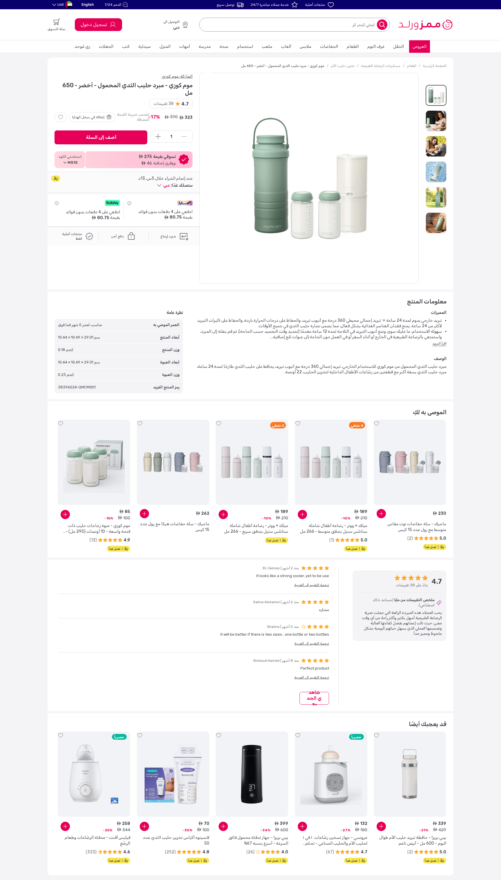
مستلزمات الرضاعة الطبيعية (380, 66)
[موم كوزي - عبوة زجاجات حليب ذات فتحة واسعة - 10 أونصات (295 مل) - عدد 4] (94, 462)
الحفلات (106, 46)
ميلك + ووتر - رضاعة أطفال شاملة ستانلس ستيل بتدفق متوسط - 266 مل (333, 528)
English (87, 4)
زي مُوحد (82, 46)
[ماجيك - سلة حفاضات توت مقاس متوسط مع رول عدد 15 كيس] (410, 462)
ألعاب (286, 46)
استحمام (245, 46)
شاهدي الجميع (314, 698)
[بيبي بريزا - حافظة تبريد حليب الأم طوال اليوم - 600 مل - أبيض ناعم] (410, 774)
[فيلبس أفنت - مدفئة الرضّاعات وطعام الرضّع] (94, 774)
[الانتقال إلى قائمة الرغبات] (60, 117)
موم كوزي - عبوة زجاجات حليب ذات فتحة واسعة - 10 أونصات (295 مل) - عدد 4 (98, 528)
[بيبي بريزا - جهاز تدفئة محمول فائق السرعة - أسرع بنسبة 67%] (252, 774)
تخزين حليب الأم (343, 66)
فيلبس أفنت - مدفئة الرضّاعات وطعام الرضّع (97, 840)
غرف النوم (375, 46)
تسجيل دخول (94, 24)
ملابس (305, 46)
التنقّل (398, 46)
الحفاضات (329, 46)
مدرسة (205, 46)
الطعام (353, 46)
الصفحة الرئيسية (434, 66)
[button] (117, 4)
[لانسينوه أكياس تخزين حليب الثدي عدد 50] (173, 774)
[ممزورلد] (425, 25)
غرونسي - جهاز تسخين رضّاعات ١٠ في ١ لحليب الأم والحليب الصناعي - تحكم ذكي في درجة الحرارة (335, 840)
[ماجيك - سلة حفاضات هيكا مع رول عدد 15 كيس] (173, 462)
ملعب (267, 46)
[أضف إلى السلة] (381, 513)
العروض (419, 46)
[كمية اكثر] (158, 136)
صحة (223, 46)
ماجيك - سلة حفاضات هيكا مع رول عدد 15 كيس (174, 526)
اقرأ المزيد (439, 343)
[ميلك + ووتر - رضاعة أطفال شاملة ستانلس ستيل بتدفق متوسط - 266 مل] (331, 462)
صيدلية (144, 46)
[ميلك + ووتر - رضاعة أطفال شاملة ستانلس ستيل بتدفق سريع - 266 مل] (252, 462)
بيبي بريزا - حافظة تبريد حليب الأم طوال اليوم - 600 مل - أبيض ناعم (412, 840)
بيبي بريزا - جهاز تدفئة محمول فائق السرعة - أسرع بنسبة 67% (258, 840)
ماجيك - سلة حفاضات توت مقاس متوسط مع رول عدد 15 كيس (416, 526)
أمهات (184, 46)
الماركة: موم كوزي (177, 76)
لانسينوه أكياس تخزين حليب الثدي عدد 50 (176, 840)
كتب (126, 46)
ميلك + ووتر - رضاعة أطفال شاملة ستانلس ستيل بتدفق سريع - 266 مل (256, 528)
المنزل (164, 46)
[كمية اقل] (184, 136)
